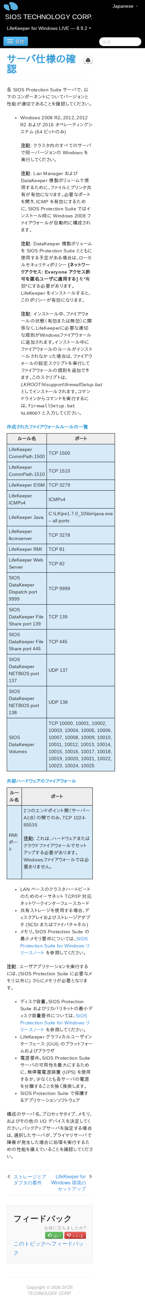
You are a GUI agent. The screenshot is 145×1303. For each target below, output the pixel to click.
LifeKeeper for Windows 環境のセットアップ (68, 1182)
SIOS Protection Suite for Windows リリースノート (55, 945)
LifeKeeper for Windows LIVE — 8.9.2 (48, 28)
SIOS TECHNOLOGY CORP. (48, 17)
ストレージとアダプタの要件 (30, 1179)
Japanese (124, 6)
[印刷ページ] (88, 60)
